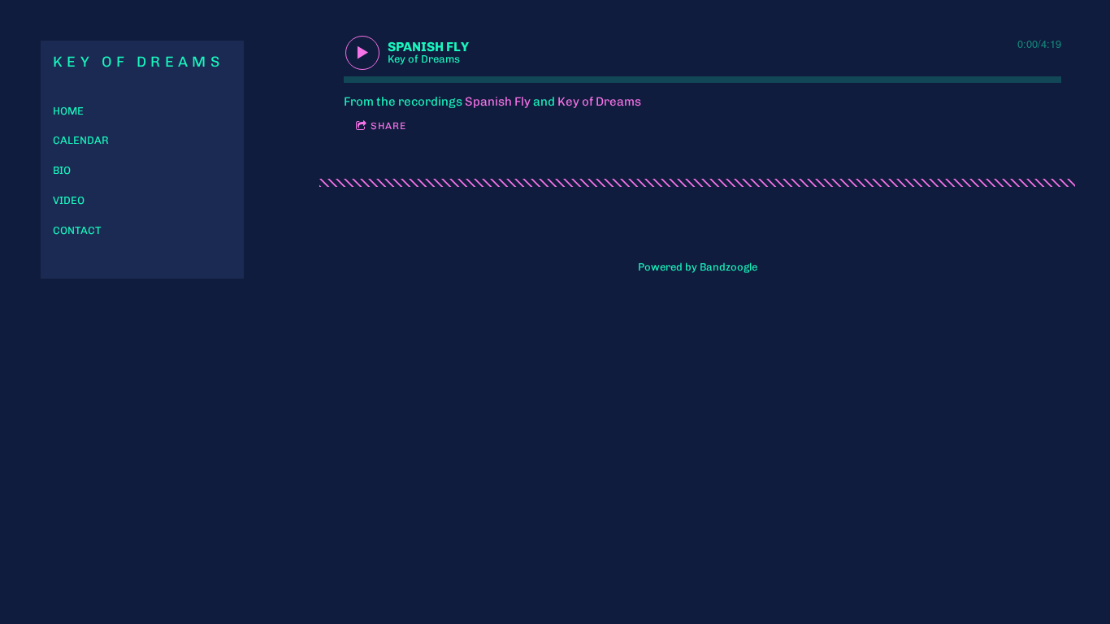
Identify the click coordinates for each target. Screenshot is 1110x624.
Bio (62, 170)
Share (388, 126)
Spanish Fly (498, 101)
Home (68, 111)
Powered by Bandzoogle (697, 267)
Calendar (81, 140)
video (69, 200)
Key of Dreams (599, 101)
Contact (77, 230)
